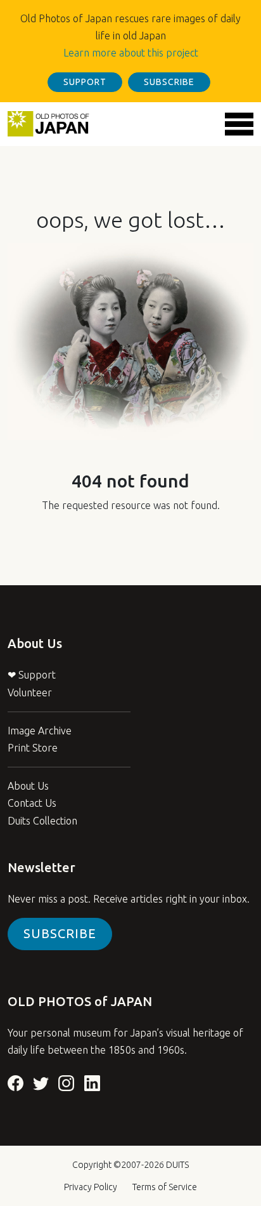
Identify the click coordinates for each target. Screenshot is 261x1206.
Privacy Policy (90, 1187)
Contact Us (32, 803)
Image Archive (40, 730)
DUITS (177, 1165)
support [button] (84, 82)
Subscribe (59, 933)
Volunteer (30, 692)
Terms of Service (164, 1187)
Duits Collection (42, 820)
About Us (28, 786)
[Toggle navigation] (239, 124)
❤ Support (32, 674)
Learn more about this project (130, 52)
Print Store (33, 747)
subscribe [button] (169, 82)
